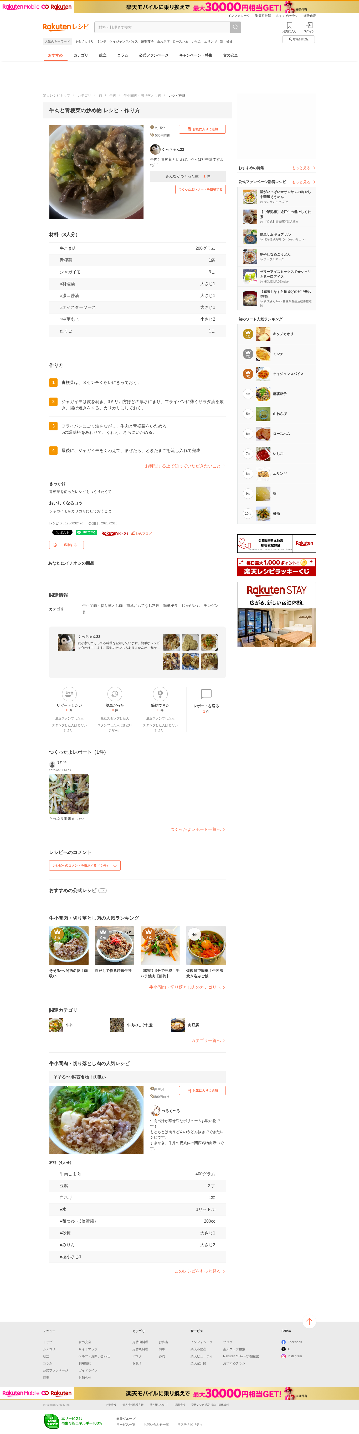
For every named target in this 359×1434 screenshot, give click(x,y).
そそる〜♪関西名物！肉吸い (79, 1077)
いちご (196, 41)
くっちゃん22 (89, 636)
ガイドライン (88, 1370)
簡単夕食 (170, 605)
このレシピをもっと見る (198, 1271)
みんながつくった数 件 (188, 176)
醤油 (229, 41)
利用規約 (85, 1363)
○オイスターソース (78, 307)
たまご (66, 331)
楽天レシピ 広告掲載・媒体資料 (210, 1404)
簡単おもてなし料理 (143, 605)
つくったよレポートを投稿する (200, 189)
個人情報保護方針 (132, 1404)
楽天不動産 (198, 1349)
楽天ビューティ (202, 1356)
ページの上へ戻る (309, 1321)
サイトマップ (88, 1349)
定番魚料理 (140, 1349)
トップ (47, 1342)
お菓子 (137, 1363)
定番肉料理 (140, 1342)
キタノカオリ (84, 41)
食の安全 (230, 55)
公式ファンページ (153, 55)
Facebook (295, 1342)
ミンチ (101, 41)
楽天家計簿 (263, 16)
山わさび (163, 41)
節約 (162, 1356)
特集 (46, 1377)
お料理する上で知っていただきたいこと (183, 466)
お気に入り (289, 31)
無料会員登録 (301, 39)
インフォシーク (239, 16)
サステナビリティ (190, 1424)
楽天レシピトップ (56, 95)
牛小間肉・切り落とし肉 (142, 95)
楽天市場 (310, 16)
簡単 (162, 1349)
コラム (122, 55)
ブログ (228, 1342)
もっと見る (301, 168)
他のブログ (143, 533)
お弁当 (163, 1342)
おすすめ (55, 55)
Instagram (295, 1356)
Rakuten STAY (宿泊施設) (241, 1356)
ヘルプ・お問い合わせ (94, 1356)
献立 (102, 55)
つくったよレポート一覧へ (195, 829)
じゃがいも (191, 605)
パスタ (137, 1356)
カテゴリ (81, 55)
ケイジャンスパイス (124, 41)
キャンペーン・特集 (195, 55)
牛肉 (112, 95)
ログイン (309, 31)
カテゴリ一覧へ (206, 1040)
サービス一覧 (125, 1424)
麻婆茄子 (147, 41)
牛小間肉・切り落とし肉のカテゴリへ (185, 987)
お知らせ (85, 1377)
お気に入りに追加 (205, 129)
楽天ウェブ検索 (234, 1349)
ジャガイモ (70, 272)
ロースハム (180, 41)
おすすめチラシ (287, 16)
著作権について (159, 1404)
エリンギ (210, 41)
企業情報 (111, 1404)
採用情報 (180, 1404)
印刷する (70, 545)
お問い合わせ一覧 (156, 1424)
